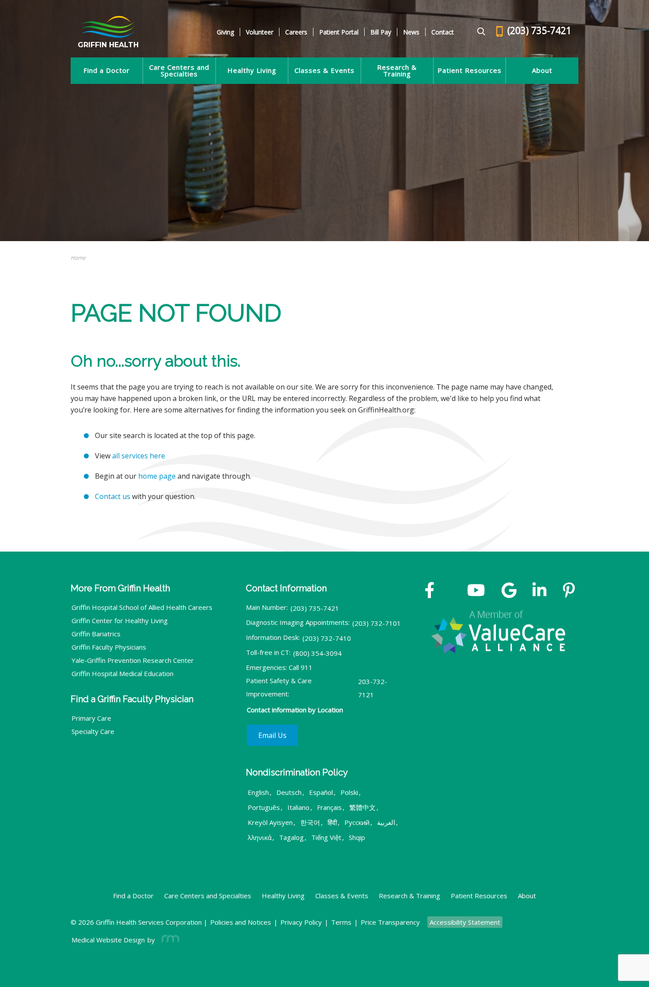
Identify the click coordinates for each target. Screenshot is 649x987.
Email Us (272, 735)
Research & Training (397, 70)
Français (329, 807)
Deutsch (289, 792)
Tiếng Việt (326, 837)
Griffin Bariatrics (96, 633)
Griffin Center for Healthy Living (120, 620)
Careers (296, 32)
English (258, 792)
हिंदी (332, 822)
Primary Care (91, 718)
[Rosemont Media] (169, 939)
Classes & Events (324, 70)
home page (157, 476)
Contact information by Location (295, 709)
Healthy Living (251, 70)
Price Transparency (390, 922)
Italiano (298, 807)
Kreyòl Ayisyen (270, 822)
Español (321, 792)
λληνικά (260, 837)
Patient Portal (338, 32)
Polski (349, 792)
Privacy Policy (301, 922)
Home (78, 257)
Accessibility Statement (465, 922)
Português (264, 807)
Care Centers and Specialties (179, 70)
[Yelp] (568, 591)
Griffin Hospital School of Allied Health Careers (142, 607)
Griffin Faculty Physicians (109, 647)
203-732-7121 (372, 688)
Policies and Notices (240, 922)
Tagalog (291, 837)
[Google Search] (477, 32)
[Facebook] (429, 591)
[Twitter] (450, 591)
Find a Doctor (106, 70)
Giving (225, 32)
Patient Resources (470, 70)
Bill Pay (380, 32)
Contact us (112, 496)
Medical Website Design (108, 939)
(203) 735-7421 (315, 608)
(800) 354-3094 (317, 653)
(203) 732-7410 (326, 638)
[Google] (509, 591)
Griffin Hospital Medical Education (123, 673)
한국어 (310, 822)
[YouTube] (476, 591)
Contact (442, 32)
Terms (341, 922)
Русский (357, 822)
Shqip (357, 837)
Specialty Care (93, 731)
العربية (386, 822)
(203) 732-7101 (376, 623)
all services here (138, 456)
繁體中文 (362, 807)
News (411, 32)
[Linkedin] (539, 591)
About (542, 70)
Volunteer (259, 32)
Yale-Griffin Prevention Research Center (133, 660)
